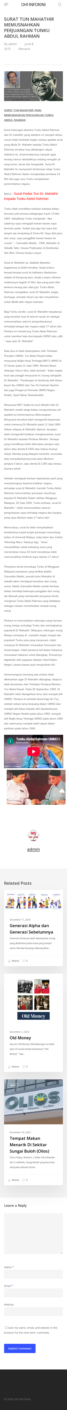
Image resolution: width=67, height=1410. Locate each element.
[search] (58, 4)
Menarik (24, 49)
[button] (6, 4)
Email (8, 1286)
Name (9, 1267)
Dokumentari (18, 979)
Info (13, 896)
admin (12, 44)
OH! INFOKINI (33, 4)
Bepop (15, 961)
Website (9, 1304)
